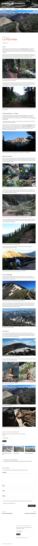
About (22, 9)
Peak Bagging (16, 9)
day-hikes (20, 461)
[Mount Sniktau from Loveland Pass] (7, 449)
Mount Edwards (16, 453)
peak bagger (29, 124)
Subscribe (4, 441)
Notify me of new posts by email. (9, 503)
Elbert (3, 128)
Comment (4, 472)
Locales (10, 9)
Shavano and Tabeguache (29, 453)
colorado (6, 461)
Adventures (4, 9)
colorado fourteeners (13, 461)
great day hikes (26, 461)
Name (3, 485)
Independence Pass (24, 48)
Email (3, 490)
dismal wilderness (13, 3)
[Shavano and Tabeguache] (30, 449)
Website (4, 495)
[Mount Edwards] (19, 449)
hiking (30, 461)
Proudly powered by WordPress (7, 543)
